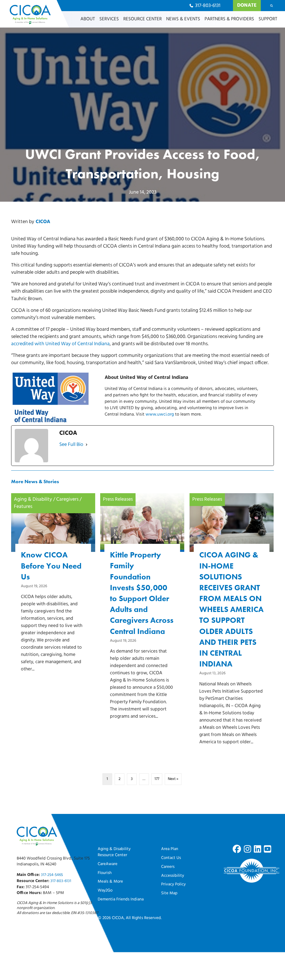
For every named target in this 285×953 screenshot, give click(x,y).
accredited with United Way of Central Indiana (60, 344)
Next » (173, 779)
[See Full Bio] (86, 444)
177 (156, 779)
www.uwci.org (160, 414)
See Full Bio (71, 444)
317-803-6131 (60, 881)
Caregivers (67, 499)
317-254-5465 (52, 875)
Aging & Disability (33, 499)
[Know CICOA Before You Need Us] (53, 592)
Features (23, 506)
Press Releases (118, 499)
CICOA (43, 221)
